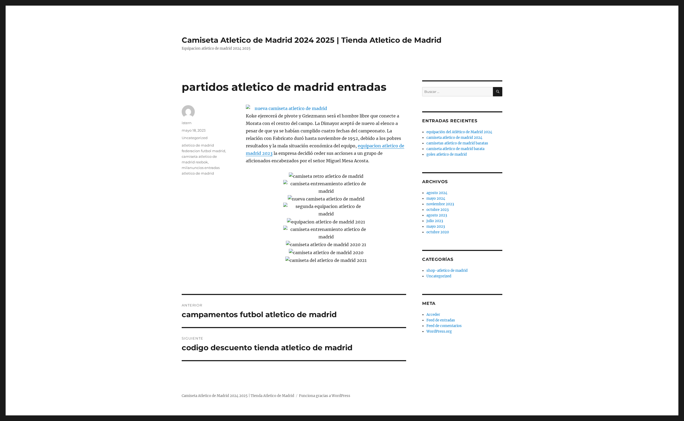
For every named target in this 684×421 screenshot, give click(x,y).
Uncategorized (195, 138)
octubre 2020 (437, 232)
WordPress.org (439, 331)
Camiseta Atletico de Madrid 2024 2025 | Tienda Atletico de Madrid (311, 40)
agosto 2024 (436, 193)
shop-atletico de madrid (447, 270)
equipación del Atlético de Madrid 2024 (459, 132)
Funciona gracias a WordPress (324, 396)
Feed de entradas (440, 320)
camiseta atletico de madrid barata (455, 149)
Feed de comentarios (444, 326)
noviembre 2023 (440, 204)
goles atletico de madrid (446, 154)
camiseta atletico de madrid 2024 (454, 137)
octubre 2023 (437, 209)
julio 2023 (434, 221)
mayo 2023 (435, 226)
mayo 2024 (435, 198)
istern (187, 123)
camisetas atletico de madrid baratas (457, 143)
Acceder (433, 314)
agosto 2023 (436, 215)
